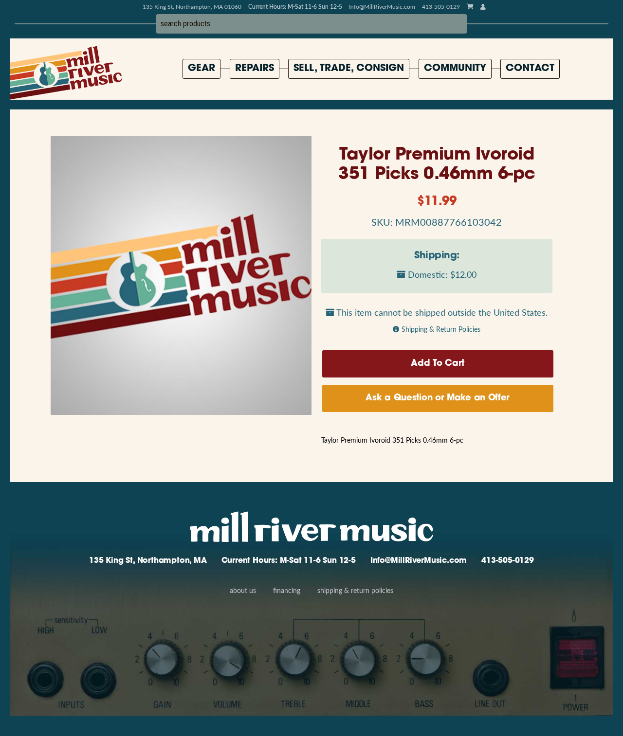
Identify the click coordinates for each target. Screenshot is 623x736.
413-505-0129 (507, 561)
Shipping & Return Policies (441, 329)
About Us (243, 591)
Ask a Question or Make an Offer (438, 398)
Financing (286, 591)
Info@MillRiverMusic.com (382, 7)
